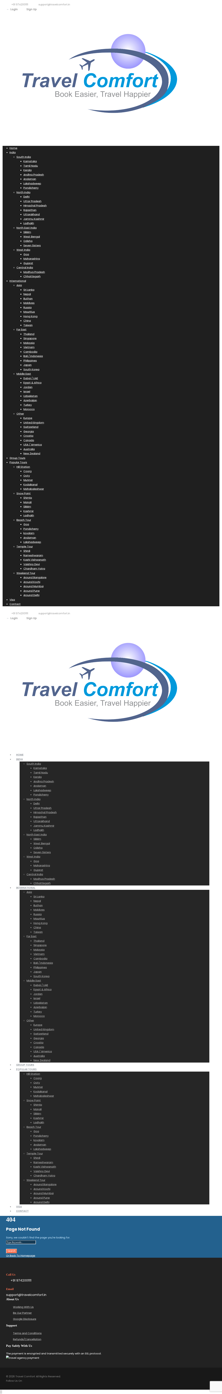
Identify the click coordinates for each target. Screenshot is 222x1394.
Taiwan (28, 325)
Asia (19, 285)
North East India (26, 228)
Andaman (29, 179)
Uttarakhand (31, 214)
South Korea (31, 369)
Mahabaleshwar (33, 489)
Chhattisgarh (32, 276)
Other (20, 413)
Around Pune (31, 591)
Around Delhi (31, 595)
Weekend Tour (25, 573)
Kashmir (28, 511)
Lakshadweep (32, 183)
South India (23, 157)
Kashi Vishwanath (34, 559)
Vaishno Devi (31, 564)
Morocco (29, 409)
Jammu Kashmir (33, 219)
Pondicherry (31, 188)
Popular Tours (18, 462)
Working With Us (23, 1307)
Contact (15, 604)
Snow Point (23, 493)
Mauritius (29, 312)
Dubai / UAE (30, 378)
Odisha (27, 241)
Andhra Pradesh (33, 174)
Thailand (28, 334)
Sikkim (27, 232)
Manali (27, 502)
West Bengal (31, 236)
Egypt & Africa (32, 382)
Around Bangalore (34, 577)
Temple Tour (24, 546)
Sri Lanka (28, 290)
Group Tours (17, 458)
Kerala (27, 170)
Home (13, 148)
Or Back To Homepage (20, 1255)
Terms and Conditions (27, 1333)
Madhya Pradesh (34, 272)
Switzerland (30, 427)
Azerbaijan (30, 400)
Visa (12, 599)
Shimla (27, 498)
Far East (21, 329)
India (13, 152)
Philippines (30, 360)
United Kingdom (33, 422)
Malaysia (29, 343)
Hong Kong (30, 316)
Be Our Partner (22, 1313)
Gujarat (28, 263)
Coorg (27, 471)
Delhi (26, 196)
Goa (26, 254)
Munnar (28, 480)
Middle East (23, 374)
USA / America (32, 444)
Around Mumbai (33, 586)
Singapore (30, 338)
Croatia (28, 436)
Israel (26, 391)
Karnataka (30, 161)
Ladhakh (28, 223)
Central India (24, 267)
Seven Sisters (32, 245)
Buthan (28, 298)
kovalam (28, 533)
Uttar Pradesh (32, 201)
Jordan (27, 387)
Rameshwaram (33, 555)
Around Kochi (31, 582)
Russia (27, 307)
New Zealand (31, 453)
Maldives (29, 303)
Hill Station (23, 467)
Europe (27, 418)
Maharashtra (31, 258)
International (18, 281)
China (27, 320)
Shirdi (26, 551)
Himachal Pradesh (35, 205)
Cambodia (30, 351)
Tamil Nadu (30, 166)
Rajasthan (29, 210)
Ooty (26, 475)
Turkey (27, 405)
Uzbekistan (30, 396)
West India (23, 250)
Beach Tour (23, 520)
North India (23, 192)
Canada (28, 440)
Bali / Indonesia (33, 356)
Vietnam (29, 347)
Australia (29, 449)
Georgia (28, 431)
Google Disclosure (24, 1319)
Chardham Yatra (34, 568)
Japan (27, 365)
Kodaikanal (30, 484)
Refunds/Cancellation (27, 1339)
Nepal (27, 294)
